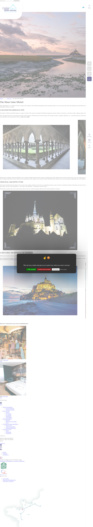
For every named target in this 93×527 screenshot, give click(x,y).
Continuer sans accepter (44, 269)
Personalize (56, 269)
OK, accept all (32, 269)
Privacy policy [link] (63, 269)
